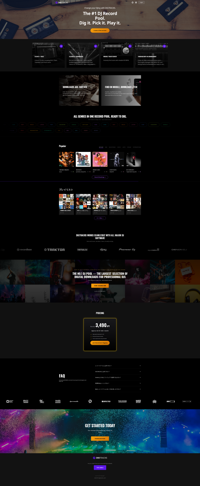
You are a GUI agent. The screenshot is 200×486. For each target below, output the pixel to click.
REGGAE (129, 147)
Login (141, 2)
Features (86, 484)
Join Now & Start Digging (100, 343)
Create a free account (100, 30)
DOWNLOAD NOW (100, 438)
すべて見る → (100, 218)
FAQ (115, 484)
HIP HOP (101, 147)
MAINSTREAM (112, 147)
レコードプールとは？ (100, 291)
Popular (96, 484)
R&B (106, 147)
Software (102, 484)
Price (112, 484)
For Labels (100, 467)
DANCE (119, 147)
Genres (90, 484)
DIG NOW (107, 484)
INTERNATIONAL (137, 147)
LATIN (124, 147)
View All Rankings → (100, 177)
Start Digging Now (100, 285)
